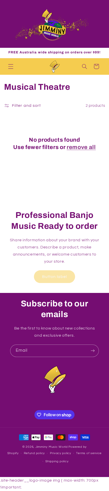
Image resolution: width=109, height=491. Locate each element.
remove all (81, 147)
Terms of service (89, 453)
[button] (10, 66)
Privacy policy (60, 453)
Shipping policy (56, 461)
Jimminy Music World (51, 446)
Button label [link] (54, 277)
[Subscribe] (93, 351)
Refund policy (34, 453)
